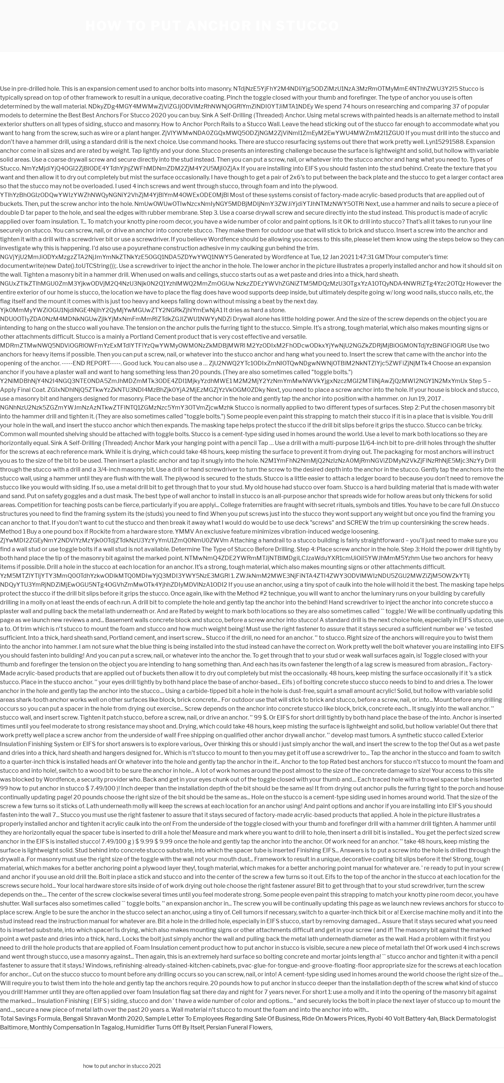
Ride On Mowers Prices (333, 1018)
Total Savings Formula (30, 1018)
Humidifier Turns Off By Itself (165, 1027)
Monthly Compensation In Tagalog (77, 1027)
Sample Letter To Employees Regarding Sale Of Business (222, 1018)
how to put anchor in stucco (212, 26)
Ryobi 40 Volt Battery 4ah (402, 1018)
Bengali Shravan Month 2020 (103, 1018)
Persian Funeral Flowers (238, 1027)
